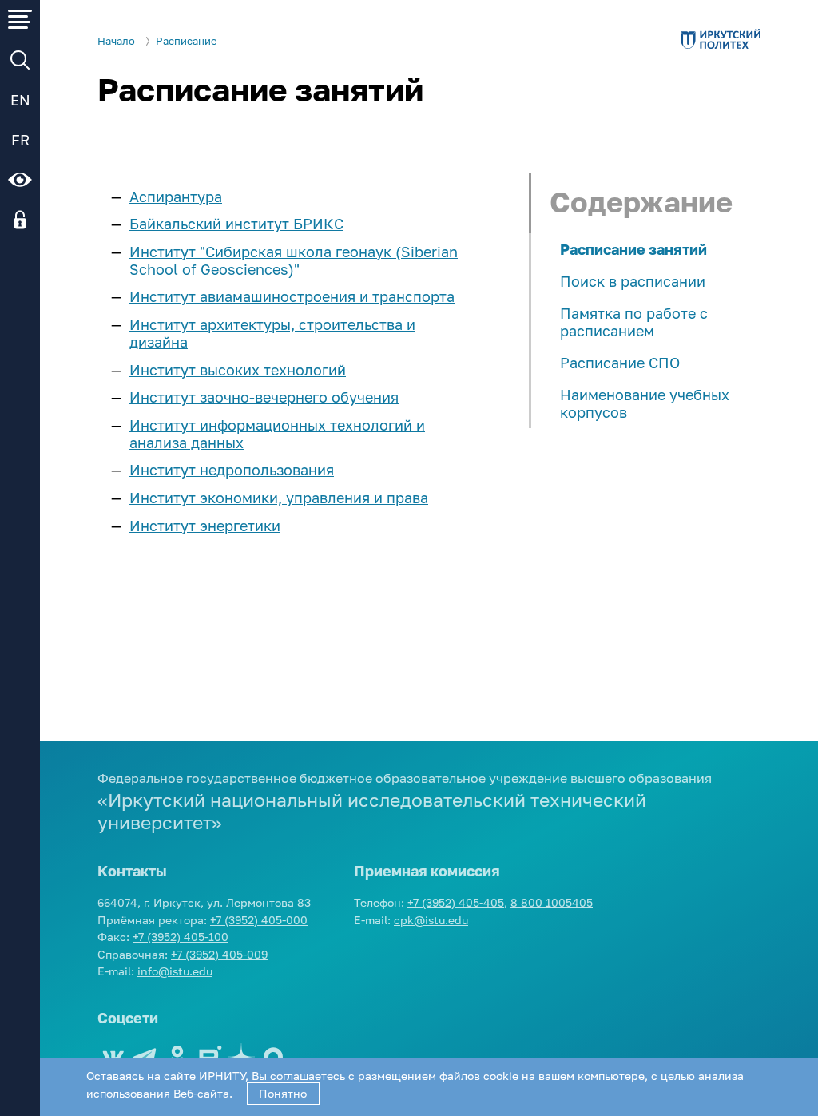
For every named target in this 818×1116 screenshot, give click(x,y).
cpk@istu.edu (431, 920)
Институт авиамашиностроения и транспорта (292, 296)
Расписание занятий (633, 249)
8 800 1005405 (551, 902)
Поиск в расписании (632, 281)
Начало (116, 41)
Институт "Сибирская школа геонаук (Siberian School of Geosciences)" (293, 260)
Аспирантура (175, 196)
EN (20, 100)
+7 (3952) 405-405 (455, 902)
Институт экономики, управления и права (278, 497)
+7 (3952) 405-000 (259, 920)
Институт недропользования (231, 470)
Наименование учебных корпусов (644, 403)
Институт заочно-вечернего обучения (264, 397)
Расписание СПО (620, 362)
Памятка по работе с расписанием (634, 322)
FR (20, 140)
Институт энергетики (204, 525)
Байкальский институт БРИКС (236, 223)
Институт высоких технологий (237, 370)
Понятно (283, 1093)
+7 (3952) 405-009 (219, 954)
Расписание (186, 41)
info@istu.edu (174, 971)
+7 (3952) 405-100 (180, 936)
